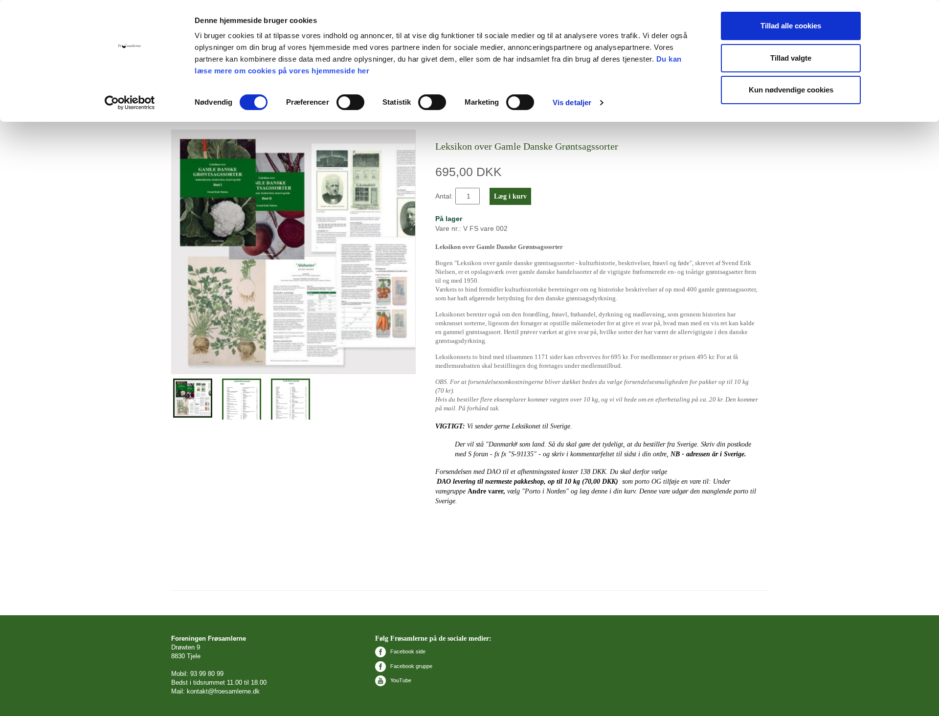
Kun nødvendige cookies (791, 90)
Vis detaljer (572, 102)
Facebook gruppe (410, 666)
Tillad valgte (790, 58)
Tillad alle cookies (790, 26)
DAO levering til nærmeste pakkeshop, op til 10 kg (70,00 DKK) (527, 481)
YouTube (400, 680)
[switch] (350, 102)
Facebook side (407, 651)
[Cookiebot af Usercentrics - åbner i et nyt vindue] (130, 102)
